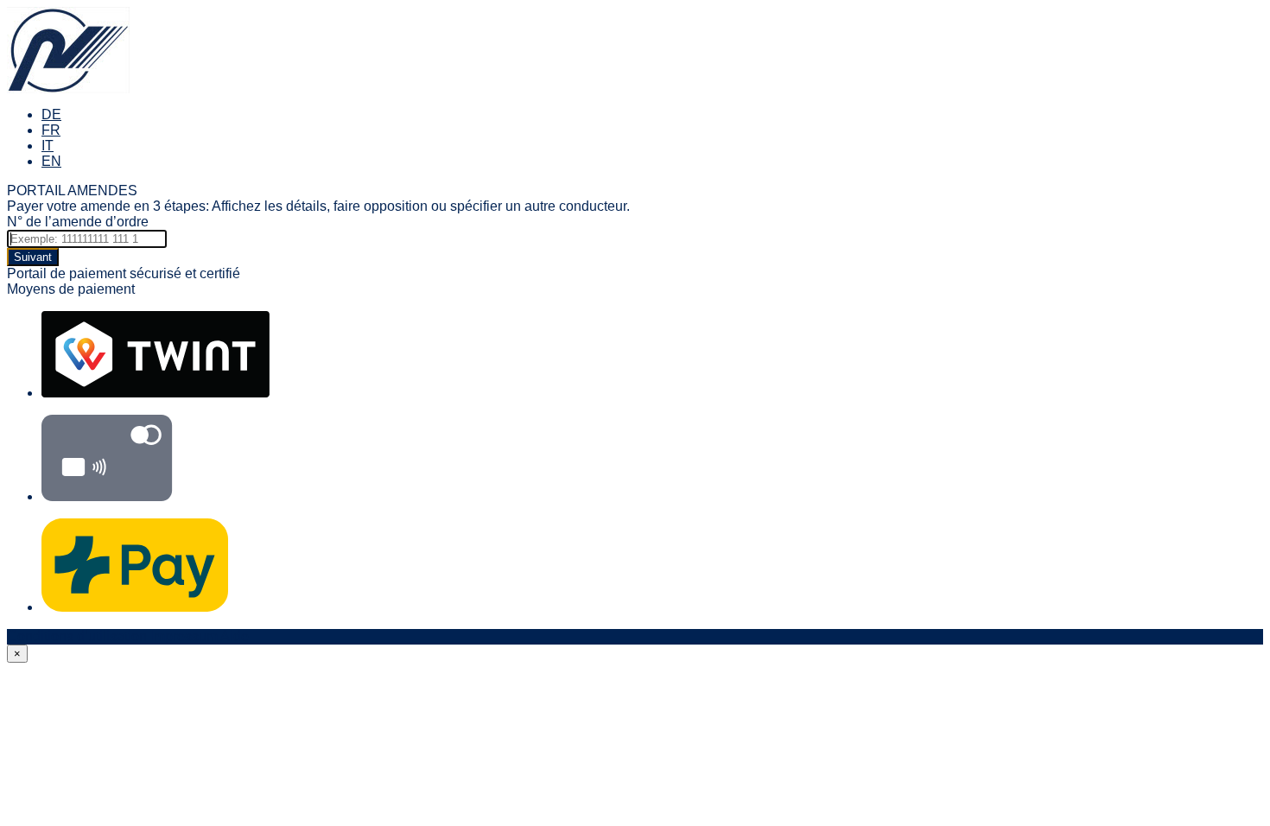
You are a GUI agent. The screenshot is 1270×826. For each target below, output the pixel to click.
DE (51, 114)
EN (51, 161)
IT (47, 145)
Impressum (184, 636)
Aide (234, 636)
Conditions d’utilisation (77, 636)
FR (50, 130)
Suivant (33, 257)
